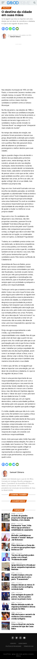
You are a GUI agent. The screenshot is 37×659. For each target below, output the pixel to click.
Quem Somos (22, 643)
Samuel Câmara (15, 37)
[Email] (17, 28)
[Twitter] (6, 28)
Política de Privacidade (13, 646)
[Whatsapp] (10, 28)
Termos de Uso (28, 646)
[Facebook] (3, 28)
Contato (13, 643)
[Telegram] (13, 28)
